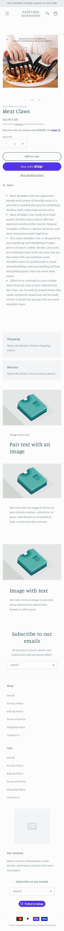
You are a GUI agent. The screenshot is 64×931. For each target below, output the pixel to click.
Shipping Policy (16, 727)
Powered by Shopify (46, 925)
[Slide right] (40, 100)
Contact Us (13, 735)
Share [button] (10, 185)
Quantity (7, 136)
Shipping (19, 124)
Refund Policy (15, 711)
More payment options (32, 175)
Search (11, 695)
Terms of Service (16, 719)
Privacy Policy (15, 703)
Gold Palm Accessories (26, 925)
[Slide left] (24, 100)
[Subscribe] (53, 665)
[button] (7, 13)
